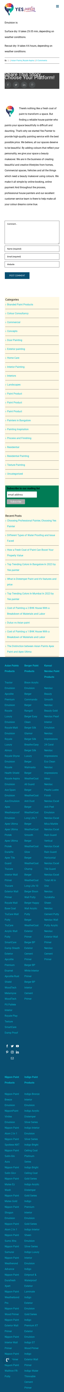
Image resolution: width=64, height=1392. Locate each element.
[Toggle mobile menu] (57, 6)
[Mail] (12, 1058)
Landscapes (14, 384)
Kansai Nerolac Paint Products (51, 671)
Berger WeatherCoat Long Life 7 (31, 812)
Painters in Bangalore (19, 420)
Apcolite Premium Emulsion (10, 699)
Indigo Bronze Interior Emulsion (31, 1100)
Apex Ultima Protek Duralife (11, 846)
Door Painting (14, 340)
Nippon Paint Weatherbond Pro (12, 1297)
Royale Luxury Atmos (8, 745)
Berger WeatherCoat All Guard (31, 778)
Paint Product (14, 393)
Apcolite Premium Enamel (10, 965)
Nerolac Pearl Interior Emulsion (51, 722)
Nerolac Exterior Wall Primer (51, 937)
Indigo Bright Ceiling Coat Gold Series (31, 1173)
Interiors (11, 375)
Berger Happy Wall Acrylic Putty (31, 908)
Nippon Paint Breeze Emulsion (12, 1100)
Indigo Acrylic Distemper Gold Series (31, 1190)
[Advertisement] (32, 52)
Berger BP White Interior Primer (31, 971)
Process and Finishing (19, 438)
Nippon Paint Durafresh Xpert (12, 1280)
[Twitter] (12, 1046)
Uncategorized (15, 473)
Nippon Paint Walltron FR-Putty (12, 1371)
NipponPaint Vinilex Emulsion (11, 1116)
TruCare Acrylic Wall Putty (11, 931)
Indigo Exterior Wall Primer (31, 1359)
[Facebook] (7, 1046)
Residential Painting (18, 456)
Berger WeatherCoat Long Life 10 (31, 880)
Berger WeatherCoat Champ (31, 863)
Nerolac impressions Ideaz (51, 773)
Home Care (13, 357)
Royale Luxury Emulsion (10, 716)
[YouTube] (17, 1046)
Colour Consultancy (18, 313)
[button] (7, 1359)
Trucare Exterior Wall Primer (11, 891)
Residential (13, 447)
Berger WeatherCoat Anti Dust (31, 795)
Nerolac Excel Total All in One (51, 880)
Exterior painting (16, 349)
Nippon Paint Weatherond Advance (12, 1263)
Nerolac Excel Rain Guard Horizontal (51, 852)
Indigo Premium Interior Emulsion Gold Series (30, 1212)
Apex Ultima (11, 823)
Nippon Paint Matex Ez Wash (12, 1184)
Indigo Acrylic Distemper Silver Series (31, 1116)
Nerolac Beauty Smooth (48, 694)
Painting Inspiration (18, 429)
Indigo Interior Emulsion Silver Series (31, 1133)
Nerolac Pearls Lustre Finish (51, 790)
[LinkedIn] (17, 1052)
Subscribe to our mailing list (23, 488)
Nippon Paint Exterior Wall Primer (12, 1325)
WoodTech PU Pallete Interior (10, 1004)
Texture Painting (16, 464)
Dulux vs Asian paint (18, 622)
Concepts (12, 331)
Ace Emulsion (12, 801)
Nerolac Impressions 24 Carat (51, 739)
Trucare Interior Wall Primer (11, 874)
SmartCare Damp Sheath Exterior (12, 948)
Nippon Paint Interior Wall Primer (12, 1342)
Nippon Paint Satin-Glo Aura (12, 1156)
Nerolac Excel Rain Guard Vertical (51, 835)
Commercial (13, 322)
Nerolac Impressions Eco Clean (51, 756)
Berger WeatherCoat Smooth (31, 829)
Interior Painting (16, 366)
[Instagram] (12, 1052)
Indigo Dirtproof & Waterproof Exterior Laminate (30, 1280)
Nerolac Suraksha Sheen (49, 897)
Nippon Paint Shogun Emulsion (12, 1212)
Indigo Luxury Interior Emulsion (31, 1258)
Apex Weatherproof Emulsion (12, 812)
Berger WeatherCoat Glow (31, 846)
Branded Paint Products (20, 304)
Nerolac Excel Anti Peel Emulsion (51, 807)
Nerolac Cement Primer (48, 954)
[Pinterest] (7, 1052)
